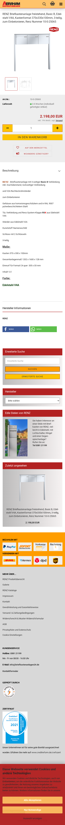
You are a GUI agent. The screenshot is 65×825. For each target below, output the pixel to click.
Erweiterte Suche (32, 376)
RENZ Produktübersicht (13, 579)
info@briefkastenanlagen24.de (24, 664)
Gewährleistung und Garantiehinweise (20, 607)
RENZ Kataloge (9, 590)
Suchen (32, 369)
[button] (7, 128)
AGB (4, 624)
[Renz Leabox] (10, 4)
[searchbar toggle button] (44, 4)
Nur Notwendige (32, 810)
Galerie (5, 584)
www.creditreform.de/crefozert (46, 752)
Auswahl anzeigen (32, 818)
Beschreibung (10, 170)
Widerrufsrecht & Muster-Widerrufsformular (23, 618)
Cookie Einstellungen (12, 635)
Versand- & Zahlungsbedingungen (18, 613)
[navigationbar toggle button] (61, 4)
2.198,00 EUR (33, 522)
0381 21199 (15, 653)
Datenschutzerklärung (12, 793)
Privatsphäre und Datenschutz (16, 630)
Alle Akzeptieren (32, 800)
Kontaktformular (10, 671)
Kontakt (6, 601)
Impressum (7, 596)
